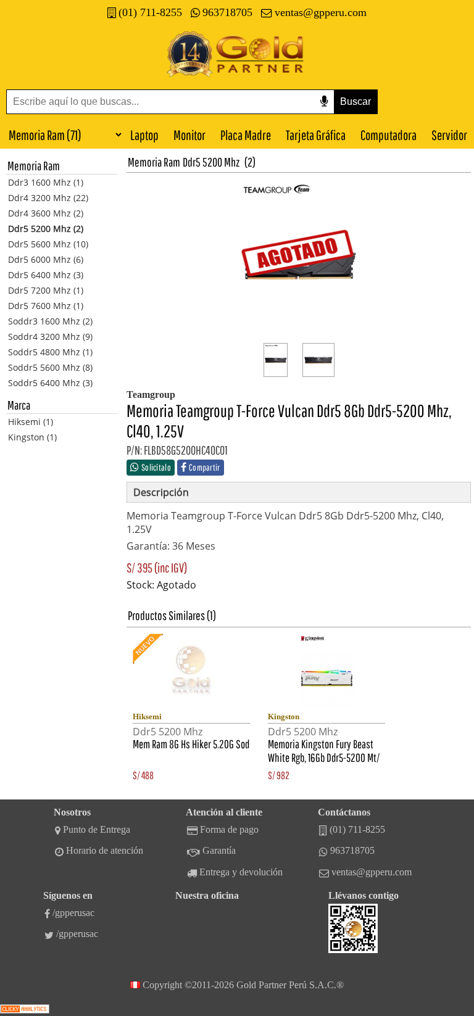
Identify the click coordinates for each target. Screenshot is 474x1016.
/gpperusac (73, 912)
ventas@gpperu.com (321, 12)
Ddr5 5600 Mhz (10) (48, 244)
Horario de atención (104, 850)
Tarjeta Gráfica (316, 134)
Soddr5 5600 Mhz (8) (50, 367)
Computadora (388, 134)
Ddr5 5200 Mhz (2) (45, 228)
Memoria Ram (154, 162)
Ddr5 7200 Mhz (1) (45, 290)
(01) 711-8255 (150, 12)
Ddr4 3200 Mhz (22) (48, 198)
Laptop (144, 134)
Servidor (449, 134)
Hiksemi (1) (30, 421)
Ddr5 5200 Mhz (211, 162)
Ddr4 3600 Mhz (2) (45, 213)
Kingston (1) (32, 437)
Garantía (219, 850)
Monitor (189, 134)
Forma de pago (229, 829)
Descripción (161, 492)
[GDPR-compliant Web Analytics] (24, 1010)
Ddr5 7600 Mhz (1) (45, 306)
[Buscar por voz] (324, 101)
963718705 (227, 12)
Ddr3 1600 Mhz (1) (45, 182)
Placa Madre (245, 134)
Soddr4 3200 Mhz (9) (50, 336)
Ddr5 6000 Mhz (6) (45, 259)
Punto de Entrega (96, 829)
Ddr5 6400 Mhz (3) (45, 275)
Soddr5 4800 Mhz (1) (50, 352)
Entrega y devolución (241, 872)
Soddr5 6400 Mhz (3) (50, 383)
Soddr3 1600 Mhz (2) (50, 321)
